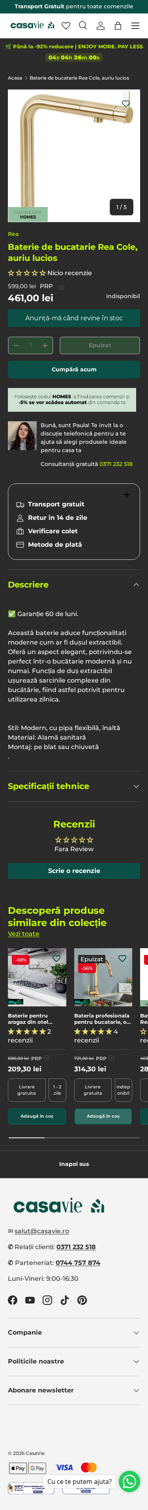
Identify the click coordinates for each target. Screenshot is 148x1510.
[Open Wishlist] (66, 25)
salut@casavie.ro (42, 1231)
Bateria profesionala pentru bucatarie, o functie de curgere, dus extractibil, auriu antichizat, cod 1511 (102, 1019)
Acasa (15, 78)
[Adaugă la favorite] (126, 104)
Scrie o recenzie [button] (74, 871)
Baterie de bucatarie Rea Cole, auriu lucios (79, 78)
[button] (118, 25)
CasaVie (35, 1453)
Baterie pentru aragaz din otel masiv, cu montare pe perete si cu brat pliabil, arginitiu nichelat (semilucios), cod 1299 (37, 1019)
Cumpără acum (74, 369)
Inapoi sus (74, 1164)
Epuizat (100, 345)
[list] (74, 156)
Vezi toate (23, 934)
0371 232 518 (116, 464)
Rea (13, 234)
